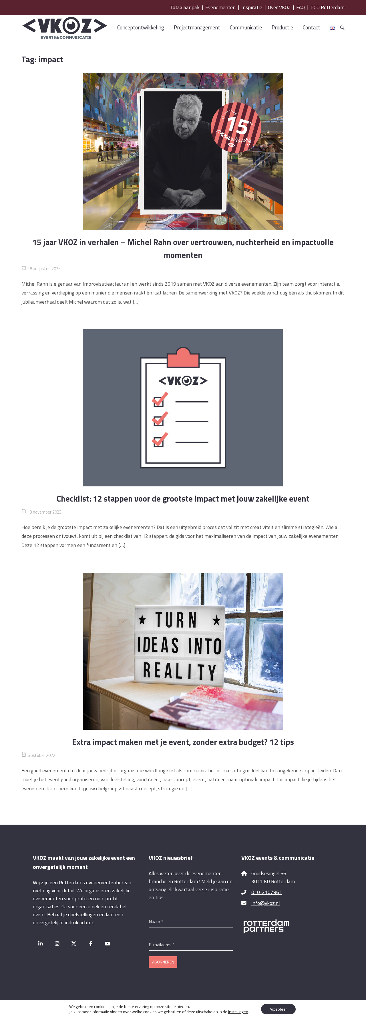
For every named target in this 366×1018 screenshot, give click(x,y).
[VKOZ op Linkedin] (40, 943)
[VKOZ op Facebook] (90, 943)
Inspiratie (251, 7)
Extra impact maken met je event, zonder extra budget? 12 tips (183, 742)
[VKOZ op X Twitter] (73, 943)
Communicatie (246, 27)
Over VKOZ (279, 7)
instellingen (238, 1011)
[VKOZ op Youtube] (107, 943)
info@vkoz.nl (265, 903)
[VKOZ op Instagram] (57, 943)
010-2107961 (266, 892)
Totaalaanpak (185, 7)
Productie (282, 27)
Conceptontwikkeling (140, 27)
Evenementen (220, 7)
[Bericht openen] (183, 151)
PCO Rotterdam (328, 7)
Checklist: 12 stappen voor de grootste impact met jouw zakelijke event (183, 498)
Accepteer (278, 1009)
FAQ (300, 7)
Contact (311, 27)
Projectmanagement (197, 27)
